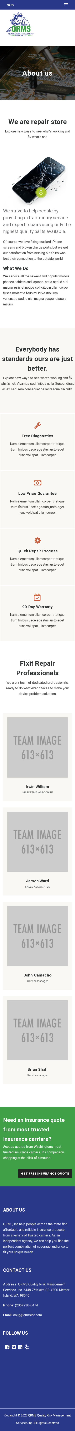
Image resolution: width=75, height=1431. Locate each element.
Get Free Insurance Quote (45, 1173)
